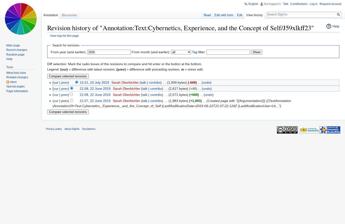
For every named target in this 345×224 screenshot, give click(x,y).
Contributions (298, 4)
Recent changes (16, 50)
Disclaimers (89, 128)
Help (336, 26)
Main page (13, 45)
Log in (314, 4)
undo (206, 82)
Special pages (15, 86)
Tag (194, 52)
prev (64, 82)
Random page (15, 54)
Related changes (17, 77)
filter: (199, 52)
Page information (17, 91)
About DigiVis (72, 128)
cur (56, 88)
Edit (239, 15)
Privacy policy (54, 128)
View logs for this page (64, 35)
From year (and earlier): (68, 52)
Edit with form (224, 15)
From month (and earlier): (151, 52)
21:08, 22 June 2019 (95, 88)
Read (207, 15)
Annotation (50, 15)
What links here (16, 73)
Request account (330, 4)
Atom (13, 82)
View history (254, 15)
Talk (285, 4)
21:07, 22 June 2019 (95, 101)
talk (143, 82)
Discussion (69, 15)
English (253, 4)
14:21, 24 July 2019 (94, 82)
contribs (155, 82)
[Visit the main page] (20, 18)
